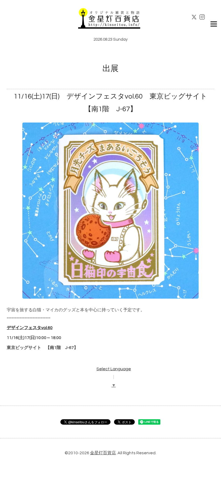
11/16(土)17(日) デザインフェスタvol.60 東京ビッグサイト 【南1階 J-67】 (110, 103)
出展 (110, 68)
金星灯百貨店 (103, 453)
